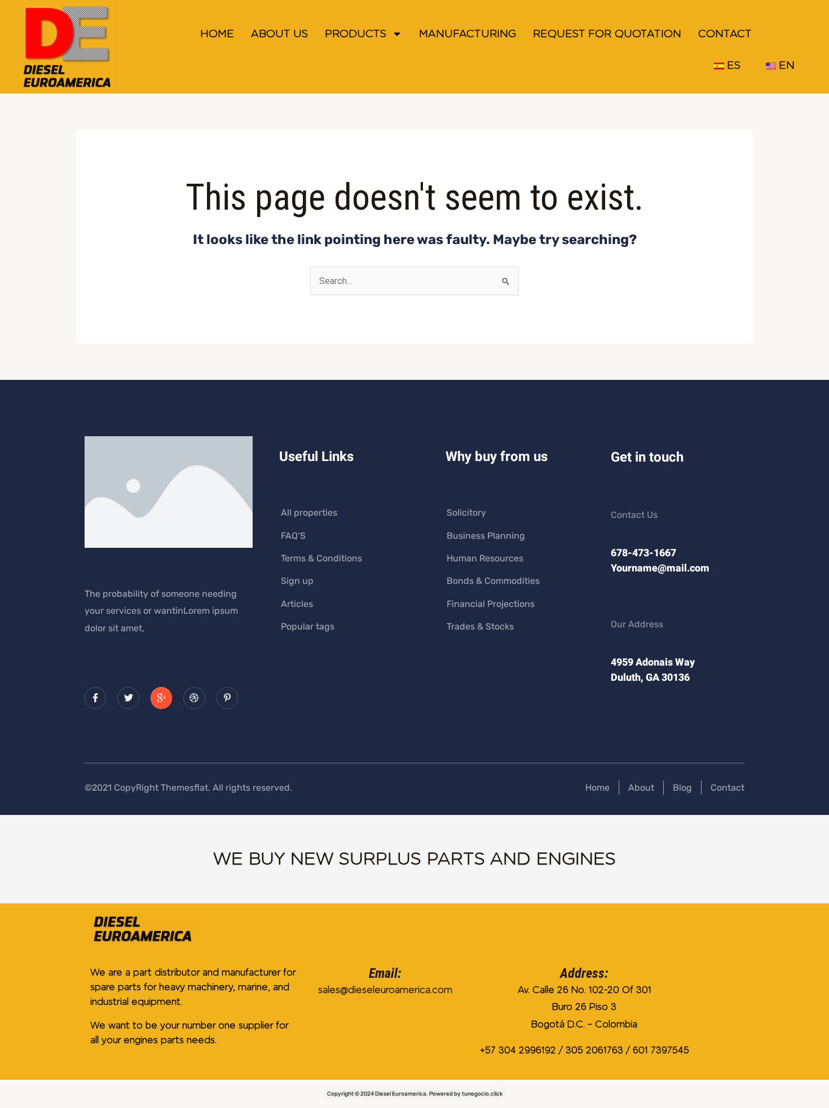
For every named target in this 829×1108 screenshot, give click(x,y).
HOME (217, 34)
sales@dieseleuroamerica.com (385, 990)
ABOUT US (279, 34)
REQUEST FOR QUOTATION (607, 34)
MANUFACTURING (467, 34)
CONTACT (725, 34)
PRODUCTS (355, 34)
